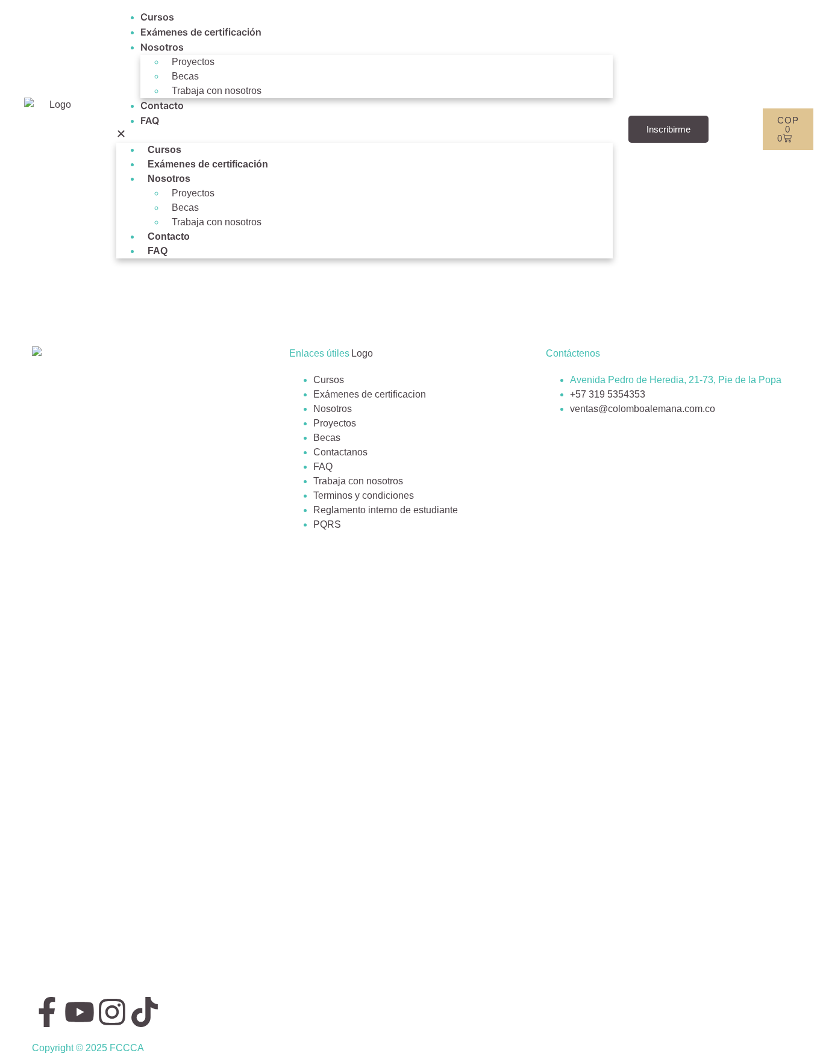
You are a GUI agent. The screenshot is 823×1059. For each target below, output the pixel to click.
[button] (364, 135)
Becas (185, 76)
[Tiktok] (145, 1012)
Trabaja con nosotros (216, 91)
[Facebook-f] (47, 1012)
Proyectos (193, 62)
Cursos (157, 17)
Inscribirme (668, 129)
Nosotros (162, 47)
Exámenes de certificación (200, 32)
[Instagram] (112, 1012)
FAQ (149, 120)
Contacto (162, 105)
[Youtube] (79, 1012)
